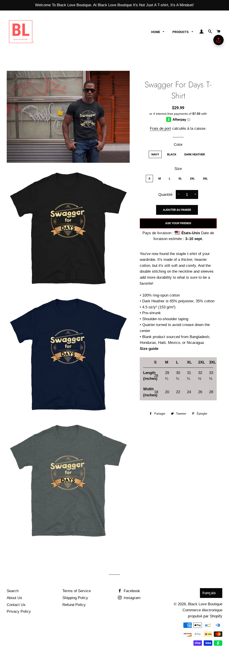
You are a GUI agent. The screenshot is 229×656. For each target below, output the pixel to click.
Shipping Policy (75, 598)
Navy (155, 154)
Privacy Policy (19, 611)
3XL (205, 178)
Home (156, 32)
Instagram (131, 598)
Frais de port (160, 128)
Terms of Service (76, 591)
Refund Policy (74, 605)
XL (180, 178)
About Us (14, 598)
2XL (192, 178)
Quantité (165, 194)
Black (171, 154)
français (209, 593)
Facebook (131, 591)
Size (178, 169)
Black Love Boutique (205, 604)
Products (180, 32)
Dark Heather (194, 154)
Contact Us (16, 605)
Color (178, 144)
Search (13, 591)
